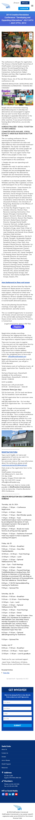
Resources (5, 767)
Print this (6, 672)
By (11, 679)
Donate (4, 756)
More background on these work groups (16, 282)
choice (4, 35)
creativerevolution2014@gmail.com (14, 465)
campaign (5, 33)
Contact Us (5, 753)
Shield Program (6, 764)
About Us (4, 749)
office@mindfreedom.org (17, 356)
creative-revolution (7, 38)
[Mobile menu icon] (32, 6)
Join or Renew (6, 760)
